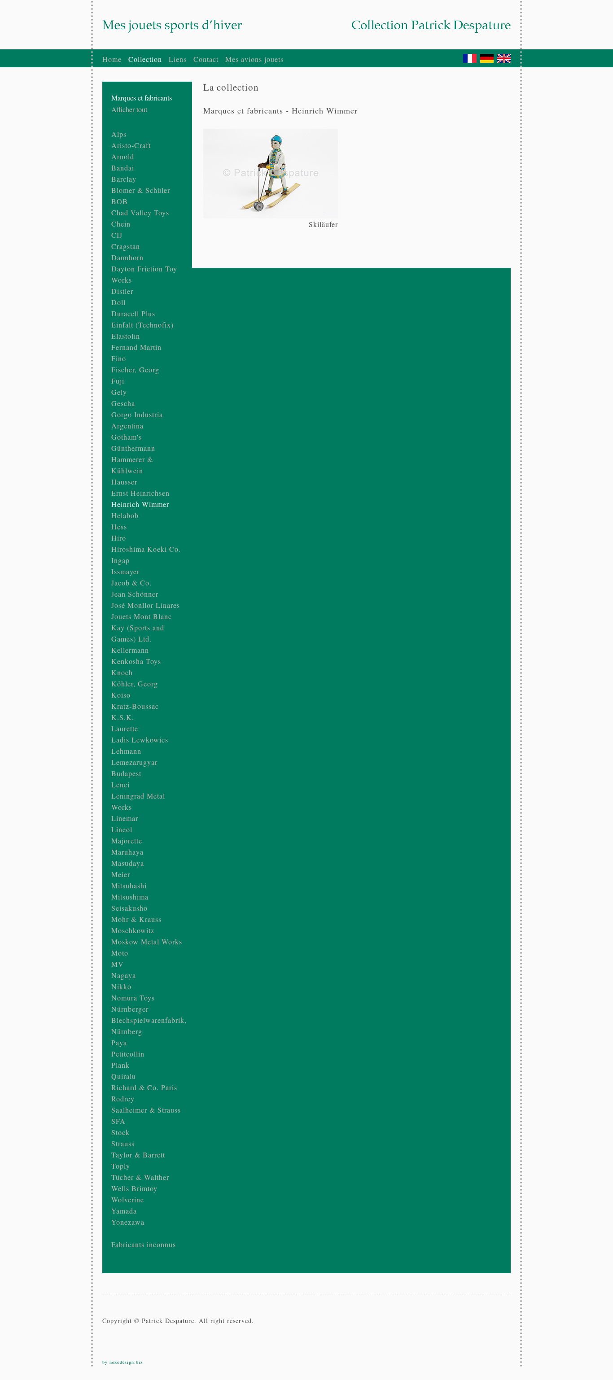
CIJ (117, 235)
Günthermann (133, 448)
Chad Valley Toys (140, 212)
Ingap (120, 560)
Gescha (123, 403)
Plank (120, 1065)
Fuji (117, 380)
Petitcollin (127, 1053)
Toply (120, 1165)
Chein (121, 223)
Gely (119, 392)
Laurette (124, 728)
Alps (119, 134)
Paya (119, 1042)
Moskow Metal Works (146, 941)
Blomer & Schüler (140, 190)
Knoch (122, 672)
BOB (119, 201)
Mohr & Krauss (136, 919)
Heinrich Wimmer (140, 504)
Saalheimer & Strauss (146, 1109)
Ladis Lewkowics (139, 739)
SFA (118, 1121)
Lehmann (126, 751)
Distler (122, 291)
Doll (118, 302)
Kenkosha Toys (136, 661)
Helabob (125, 515)
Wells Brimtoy (134, 1188)
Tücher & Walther (140, 1177)
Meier (120, 874)
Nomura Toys (133, 997)
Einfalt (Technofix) (142, 324)
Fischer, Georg (135, 369)
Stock (120, 1132)
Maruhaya (127, 851)
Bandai (122, 167)
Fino (118, 358)
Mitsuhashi (129, 885)
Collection (145, 59)
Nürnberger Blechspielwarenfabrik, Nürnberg (149, 1020)
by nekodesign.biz (122, 1362)
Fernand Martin (136, 347)
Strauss (123, 1143)
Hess (119, 526)
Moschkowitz (132, 930)
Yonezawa (127, 1222)
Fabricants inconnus (143, 1244)
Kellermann (130, 650)
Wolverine (127, 1199)
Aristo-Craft (131, 145)
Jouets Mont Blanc (141, 616)
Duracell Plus (133, 313)
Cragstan (125, 246)
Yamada (124, 1210)
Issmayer (125, 571)
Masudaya (127, 863)
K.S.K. (122, 717)
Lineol (121, 829)
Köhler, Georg (134, 683)
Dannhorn (127, 257)
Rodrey (123, 1098)
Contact (206, 59)
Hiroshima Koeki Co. (146, 549)
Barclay (123, 178)
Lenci (120, 784)
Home (112, 59)
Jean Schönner (134, 593)
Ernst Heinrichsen (140, 493)
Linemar (124, 818)
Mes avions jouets (254, 59)
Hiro (118, 537)
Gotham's (126, 436)
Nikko (121, 986)
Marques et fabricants (141, 97)
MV (117, 964)
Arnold (122, 156)
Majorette (126, 840)
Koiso (121, 694)
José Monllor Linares (145, 605)
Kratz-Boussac (135, 706)
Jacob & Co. (131, 582)
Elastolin (125, 336)
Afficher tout (129, 109)
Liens (178, 59)
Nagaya (123, 975)
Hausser (124, 481)
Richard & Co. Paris (144, 1087)
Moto (119, 952)
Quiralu (123, 1076)
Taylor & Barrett (138, 1154)
